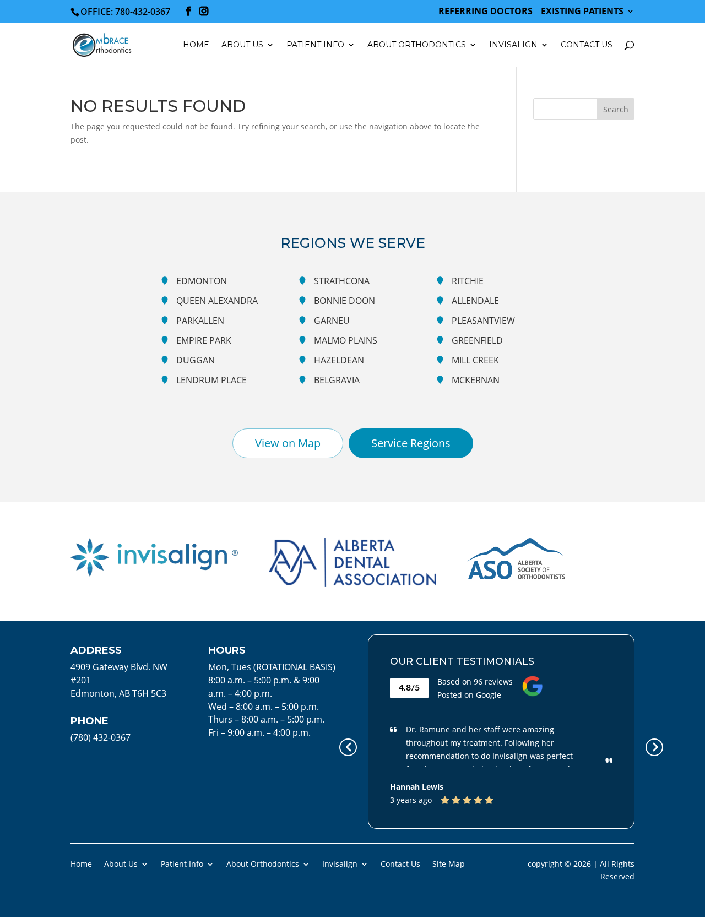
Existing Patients (582, 12)
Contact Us (586, 45)
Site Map (448, 863)
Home (196, 45)
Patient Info (182, 863)
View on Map (288, 443)
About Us (121, 863)
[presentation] (348, 747)
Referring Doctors (485, 12)
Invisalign (513, 45)
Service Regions (411, 443)
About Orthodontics (262, 863)
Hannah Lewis (416, 786)
